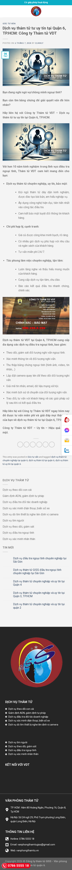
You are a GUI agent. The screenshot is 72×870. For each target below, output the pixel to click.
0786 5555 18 (18, 866)
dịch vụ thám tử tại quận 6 (41, 460)
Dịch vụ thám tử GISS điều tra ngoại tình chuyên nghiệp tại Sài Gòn (37, 571)
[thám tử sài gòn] (36, 11)
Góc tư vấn (9, 23)
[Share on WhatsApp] (20, 444)
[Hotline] (67, 420)
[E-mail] (67, 440)
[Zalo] (67, 450)
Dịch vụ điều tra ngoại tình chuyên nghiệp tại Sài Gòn (39, 560)
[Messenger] (67, 430)
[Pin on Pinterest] (45, 444)
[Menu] (5, 11)
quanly (39, 43)
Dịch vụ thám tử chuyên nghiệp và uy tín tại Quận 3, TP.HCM (39, 594)
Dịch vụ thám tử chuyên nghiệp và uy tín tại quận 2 (39, 606)
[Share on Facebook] (26, 444)
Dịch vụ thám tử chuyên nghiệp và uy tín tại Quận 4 (39, 583)
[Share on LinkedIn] (52, 444)
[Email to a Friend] (39, 444)
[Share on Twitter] (33, 444)
